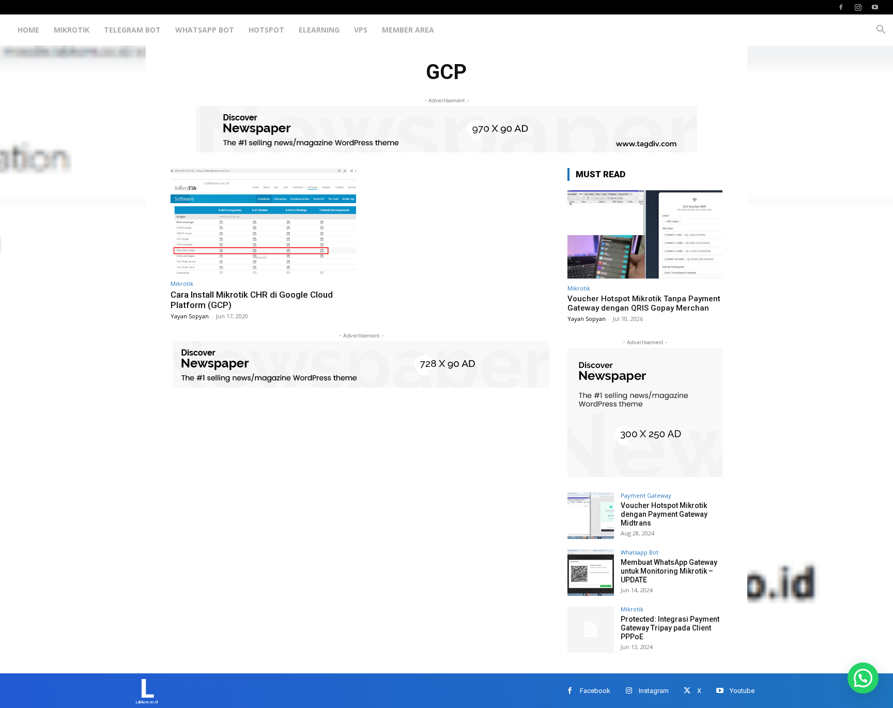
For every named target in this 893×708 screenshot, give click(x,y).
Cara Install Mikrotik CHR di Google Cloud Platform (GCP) (252, 299)
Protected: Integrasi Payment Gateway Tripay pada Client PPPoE (670, 628)
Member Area (408, 30)
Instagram (654, 691)
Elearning (319, 30)
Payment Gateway (646, 495)
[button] (880, 31)
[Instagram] (858, 7)
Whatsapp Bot (204, 30)
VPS (360, 30)
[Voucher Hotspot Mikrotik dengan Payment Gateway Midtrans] (590, 515)
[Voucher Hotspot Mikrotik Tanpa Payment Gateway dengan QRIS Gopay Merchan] (644, 234)
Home (28, 30)
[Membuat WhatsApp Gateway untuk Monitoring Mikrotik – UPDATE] (590, 572)
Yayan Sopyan (190, 316)
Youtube (742, 691)
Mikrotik (71, 30)
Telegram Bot (132, 30)
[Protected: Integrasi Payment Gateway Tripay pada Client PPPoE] (590, 629)
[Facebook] (841, 7)
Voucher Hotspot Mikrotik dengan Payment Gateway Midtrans (664, 514)
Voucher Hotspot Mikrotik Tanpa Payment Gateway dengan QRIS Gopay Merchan (643, 303)
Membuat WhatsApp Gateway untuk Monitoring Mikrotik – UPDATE (669, 571)
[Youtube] (875, 7)
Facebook (595, 691)
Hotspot (266, 30)
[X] (687, 691)
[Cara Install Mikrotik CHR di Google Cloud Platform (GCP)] (263, 221)
